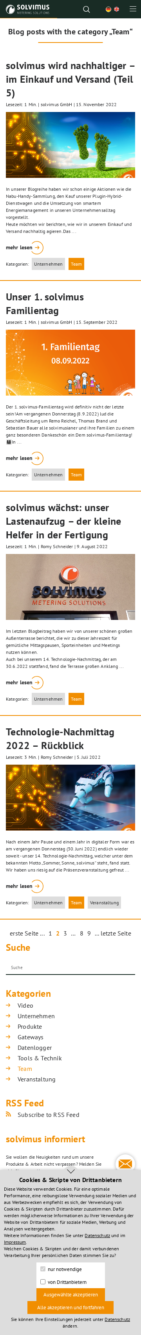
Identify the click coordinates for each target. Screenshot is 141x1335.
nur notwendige (64, 1269)
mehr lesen (19, 247)
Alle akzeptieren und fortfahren (70, 1307)
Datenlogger (35, 1047)
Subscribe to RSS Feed (49, 1114)
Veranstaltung (104, 902)
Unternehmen (48, 264)
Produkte (30, 1026)
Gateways (30, 1037)
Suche (18, 947)
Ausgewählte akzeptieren (70, 1294)
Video (25, 1005)
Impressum (15, 1242)
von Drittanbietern (67, 1282)
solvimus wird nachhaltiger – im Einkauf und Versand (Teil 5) (70, 79)
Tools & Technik (40, 1058)
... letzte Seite (113, 933)
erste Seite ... (27, 933)
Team (76, 264)
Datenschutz (97, 1235)
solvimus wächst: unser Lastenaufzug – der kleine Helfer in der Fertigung (63, 521)
